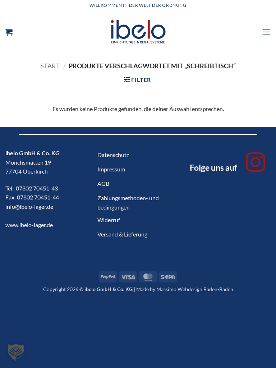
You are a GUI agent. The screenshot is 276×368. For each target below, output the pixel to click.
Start (50, 66)
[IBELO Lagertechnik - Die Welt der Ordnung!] (138, 32)
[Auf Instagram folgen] (255, 164)
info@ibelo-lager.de (29, 206)
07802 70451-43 (37, 188)
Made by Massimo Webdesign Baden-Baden (184, 289)
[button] (9, 32)
